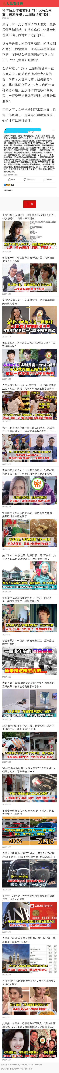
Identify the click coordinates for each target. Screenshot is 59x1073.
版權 (30, 1068)
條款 (22, 1068)
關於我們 (5, 1068)
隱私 (26, 1068)
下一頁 (29, 204)
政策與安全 (14, 1068)
